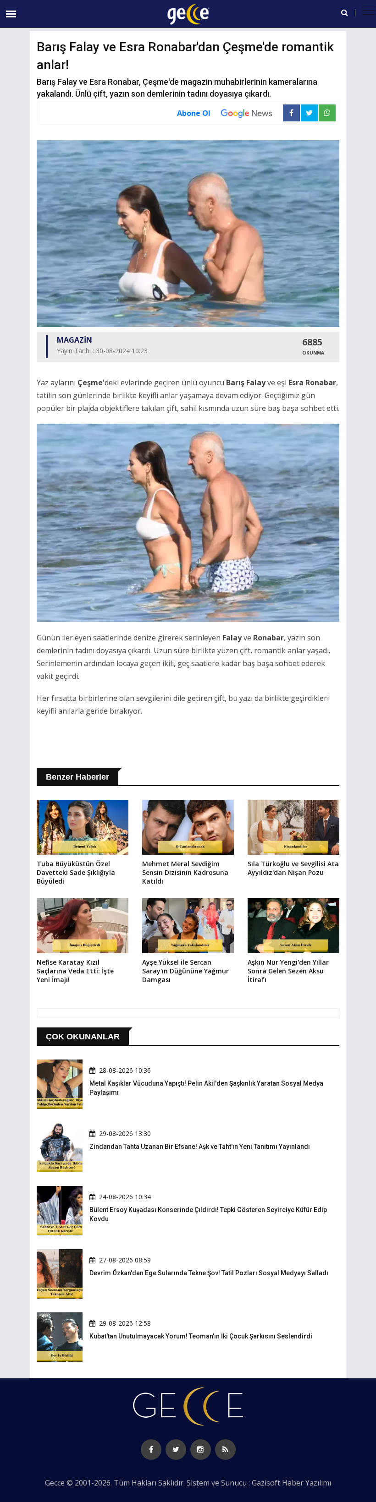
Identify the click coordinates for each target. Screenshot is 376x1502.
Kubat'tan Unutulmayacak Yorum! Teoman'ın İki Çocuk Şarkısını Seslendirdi (200, 1336)
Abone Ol (193, 113)
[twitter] (176, 1449)
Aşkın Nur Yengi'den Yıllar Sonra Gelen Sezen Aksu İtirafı (288, 971)
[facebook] (151, 1449)
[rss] (225, 1449)
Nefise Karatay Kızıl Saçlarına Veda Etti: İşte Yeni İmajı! (75, 971)
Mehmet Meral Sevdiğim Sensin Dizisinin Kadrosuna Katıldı (185, 872)
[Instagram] (200, 1449)
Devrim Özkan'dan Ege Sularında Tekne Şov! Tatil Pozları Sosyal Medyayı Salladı (208, 1273)
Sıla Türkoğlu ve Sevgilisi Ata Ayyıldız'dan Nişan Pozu (293, 868)
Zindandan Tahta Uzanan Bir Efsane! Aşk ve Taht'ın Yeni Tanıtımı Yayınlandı (199, 1146)
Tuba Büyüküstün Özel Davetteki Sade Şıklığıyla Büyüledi (76, 872)
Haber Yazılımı (306, 1483)
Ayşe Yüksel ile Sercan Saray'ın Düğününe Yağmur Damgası (185, 971)
